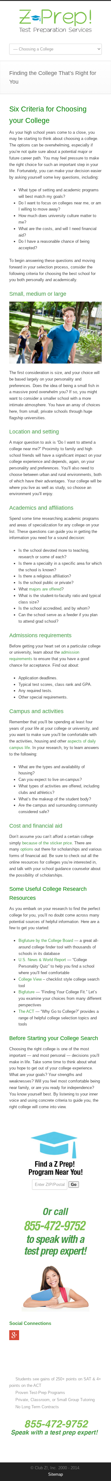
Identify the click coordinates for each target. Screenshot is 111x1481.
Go (73, 1184)
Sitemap (55, 1474)
